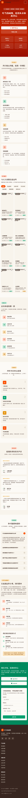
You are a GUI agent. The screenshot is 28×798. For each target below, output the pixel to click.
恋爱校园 (4, 189)
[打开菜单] (25, 2)
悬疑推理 (11, 189)
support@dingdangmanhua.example (8, 790)
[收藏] (12, 194)
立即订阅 (14, 717)
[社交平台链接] (2, 738)
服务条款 (3, 779)
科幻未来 (23, 186)
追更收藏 (3, 748)
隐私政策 (3, 782)
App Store (14, 678)
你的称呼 (4, 697)
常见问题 (3, 775)
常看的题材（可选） (7, 708)
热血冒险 (9, 186)
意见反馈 (3, 777)
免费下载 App (15, 28)
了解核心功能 (14, 32)
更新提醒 (3, 753)
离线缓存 (3, 746)
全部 (3, 186)
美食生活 (18, 189)
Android (15, 683)
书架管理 (3, 751)
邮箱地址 (4, 702)
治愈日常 (16, 186)
